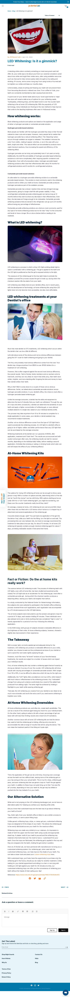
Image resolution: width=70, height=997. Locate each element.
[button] (3, 498)
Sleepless (47, 988)
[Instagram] (35, 986)
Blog (13, 11)
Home (9, 11)
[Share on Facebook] (30, 879)
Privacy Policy (6, 973)
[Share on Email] (40, 879)
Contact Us (38, 954)
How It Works (6, 958)
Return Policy (6, 977)
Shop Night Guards (8, 954)
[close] (68, 2)
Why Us (4, 962)
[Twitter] (38, 986)
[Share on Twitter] (35, 879)
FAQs (36, 958)
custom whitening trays (42, 854)
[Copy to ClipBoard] (45, 879)
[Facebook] (31, 986)
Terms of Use (6, 969)
